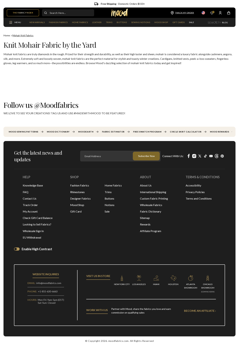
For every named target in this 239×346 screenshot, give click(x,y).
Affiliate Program (150, 231)
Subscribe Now (146, 156)
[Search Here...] (45, 12)
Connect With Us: (173, 156)
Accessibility (193, 185)
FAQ (25, 192)
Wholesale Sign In (33, 231)
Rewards (145, 224)
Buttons (109, 198)
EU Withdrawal (32, 237)
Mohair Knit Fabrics (22, 35)
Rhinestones (77, 192)
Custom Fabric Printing (154, 198)
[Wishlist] (212, 12)
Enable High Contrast (37, 249)
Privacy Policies (195, 192)
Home (6, 35)
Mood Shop (77, 205)
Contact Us (29, 198)
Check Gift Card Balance (37, 217)
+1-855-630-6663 (48, 291)
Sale (107, 211)
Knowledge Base (33, 185)
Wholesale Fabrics (151, 205)
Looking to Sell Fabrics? (37, 224)
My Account (30, 211)
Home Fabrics (113, 185)
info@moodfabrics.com (48, 283)
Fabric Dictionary (150, 211)
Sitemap (145, 217)
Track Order (30, 205)
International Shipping (153, 192)
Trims (108, 192)
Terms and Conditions (199, 198)
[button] (58, 22)
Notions (109, 205)
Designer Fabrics (80, 198)
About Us (146, 185)
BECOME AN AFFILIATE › (200, 310)
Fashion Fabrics (79, 185)
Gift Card (76, 211)
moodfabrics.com (118, 340)
